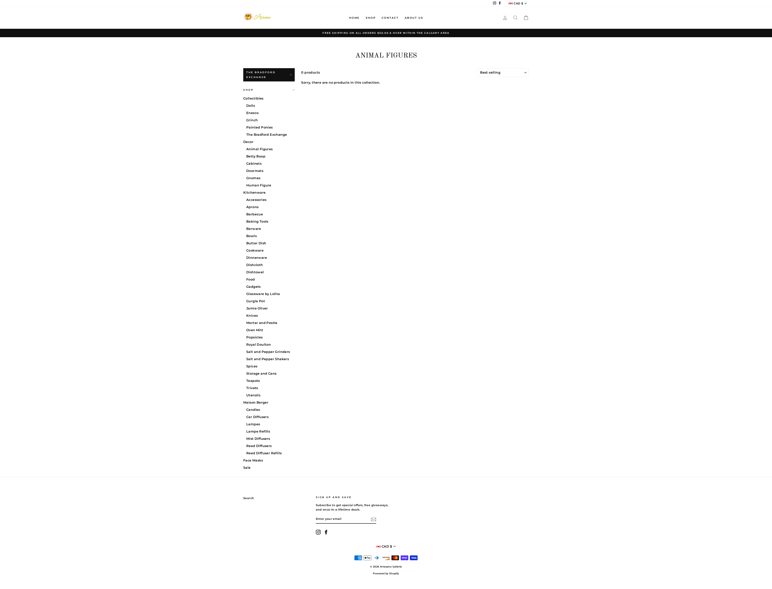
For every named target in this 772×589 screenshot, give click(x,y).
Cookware (255, 250)
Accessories (256, 200)
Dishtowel (255, 272)
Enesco (252, 113)
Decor (248, 142)
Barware (253, 229)
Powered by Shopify (386, 573)
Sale (247, 468)
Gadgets (253, 287)
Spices (251, 366)
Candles (253, 410)
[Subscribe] (373, 519)
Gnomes (253, 178)
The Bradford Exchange (260, 75)
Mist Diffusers (258, 439)
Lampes (253, 424)
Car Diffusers (257, 417)
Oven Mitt (254, 330)
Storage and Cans (261, 373)
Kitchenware (254, 192)
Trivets (252, 388)
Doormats (254, 171)
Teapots (253, 381)
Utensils (253, 395)
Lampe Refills (258, 431)
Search (248, 498)
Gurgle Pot (255, 301)
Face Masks (253, 460)
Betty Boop (255, 156)
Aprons (252, 207)
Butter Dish (256, 243)
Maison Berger (255, 402)
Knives (252, 316)
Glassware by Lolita (263, 294)
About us (414, 17)
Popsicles (254, 337)
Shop (371, 17)
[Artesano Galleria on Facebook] (326, 532)
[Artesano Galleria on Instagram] (318, 532)
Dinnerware (256, 258)
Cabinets (254, 163)
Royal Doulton (258, 344)
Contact (390, 17)
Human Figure (258, 185)
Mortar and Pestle (261, 323)
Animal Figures (259, 149)
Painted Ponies (259, 127)
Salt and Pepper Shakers (267, 359)
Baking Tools (257, 221)
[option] (386, 33)
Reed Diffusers (259, 446)
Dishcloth (254, 265)
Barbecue (254, 214)
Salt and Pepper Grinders (268, 352)
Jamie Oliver (257, 308)
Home (354, 17)
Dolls (250, 106)
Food (250, 279)
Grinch (252, 120)
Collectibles (253, 98)
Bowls (251, 236)
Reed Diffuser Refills (264, 453)
